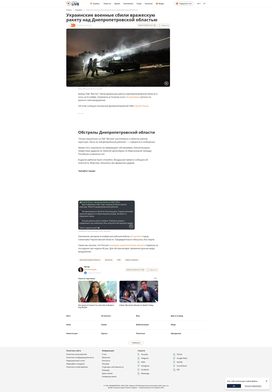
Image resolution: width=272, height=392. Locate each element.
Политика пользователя (76, 354)
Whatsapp (145, 373)
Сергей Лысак (141, 105)
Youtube (144, 354)
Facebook (145, 369)
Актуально (106, 316)
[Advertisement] (117, 120)
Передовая (78, 10)
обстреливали (133, 97)
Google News (182, 358)
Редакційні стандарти (75, 364)
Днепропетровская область (90, 260)
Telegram (145, 358)
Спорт (139, 3)
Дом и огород (177, 316)
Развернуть (136, 343)
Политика (140, 333)
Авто (68, 316)
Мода (173, 324)
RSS (178, 369)
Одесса (104, 333)
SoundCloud (182, 366)
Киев (68, 324)
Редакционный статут (75, 360)
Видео (161, 3)
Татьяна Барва (90, 269)
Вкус (138, 316)
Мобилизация (142, 324)
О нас (104, 354)
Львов (104, 324)
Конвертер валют (109, 376)
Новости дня (72, 333)
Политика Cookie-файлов (77, 367)
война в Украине (132, 260)
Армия (117, 3)
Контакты (106, 360)
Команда (105, 370)
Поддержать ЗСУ (185, 4)
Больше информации (253, 386)
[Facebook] (85, 273)
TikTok (179, 354)
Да (234, 386)
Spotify (179, 362)
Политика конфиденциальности (80, 357)
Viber (143, 362)
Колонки (148, 3)
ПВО (118, 260)
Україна (96, 3)
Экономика (128, 3)
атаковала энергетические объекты (127, 245)
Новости (107, 3)
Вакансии (106, 357)
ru (198, 4)
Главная (69, 10)
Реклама (105, 364)
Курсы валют (107, 373)
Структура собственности (113, 367)
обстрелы (108, 260)
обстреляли (136, 236)
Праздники (176, 333)
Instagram (145, 366)
